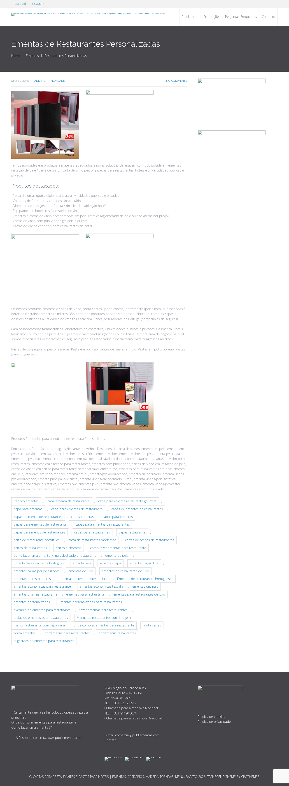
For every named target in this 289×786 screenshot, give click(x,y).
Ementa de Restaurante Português (39, 563)
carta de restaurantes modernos (92, 540)
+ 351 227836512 (124, 703)
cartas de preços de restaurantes (149, 540)
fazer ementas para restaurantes (103, 610)
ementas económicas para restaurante (42, 586)
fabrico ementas (26, 501)
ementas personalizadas (32, 602)
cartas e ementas (68, 548)
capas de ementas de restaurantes (137, 509)
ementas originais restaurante (35, 594)
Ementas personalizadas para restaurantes (90, 602)
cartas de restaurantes (30, 548)
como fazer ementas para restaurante (118, 548)
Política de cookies (211, 716)
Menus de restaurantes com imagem (104, 617)
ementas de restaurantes (32, 579)
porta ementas (25, 633)
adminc (39, 81)
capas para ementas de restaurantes (102, 524)
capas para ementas (118, 517)
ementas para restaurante (85, 594)
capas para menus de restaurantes (39, 532)
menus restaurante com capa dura (39, 625)
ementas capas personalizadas (37, 571)
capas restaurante (132, 532)
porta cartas (152, 625)
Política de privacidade (214, 721)
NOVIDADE (58, 81)
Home (15, 55)
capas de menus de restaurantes (38, 517)
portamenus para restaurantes (67, 633)
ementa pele (82, 563)
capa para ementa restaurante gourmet (127, 501)
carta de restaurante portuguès (37, 540)
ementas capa (110, 563)
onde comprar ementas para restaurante (104, 625)
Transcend (216, 776)
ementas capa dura (144, 563)
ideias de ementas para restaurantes (41, 617)
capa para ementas (28, 509)
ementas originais (145, 586)
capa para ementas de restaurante (77, 509)
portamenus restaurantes (117, 633)
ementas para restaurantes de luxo (139, 594)
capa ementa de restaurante (68, 501)
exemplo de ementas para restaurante (42, 610)
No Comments (176, 81)
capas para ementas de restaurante (40, 524)
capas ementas (82, 517)
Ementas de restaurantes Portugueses (145, 579)
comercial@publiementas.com (137, 735)
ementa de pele (116, 555)
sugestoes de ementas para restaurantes (44, 641)
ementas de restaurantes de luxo (84, 579)
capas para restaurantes (92, 532)
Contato (111, 740)
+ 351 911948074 (124, 713)
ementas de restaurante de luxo (125, 571)
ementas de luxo (80, 571)
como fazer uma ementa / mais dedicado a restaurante (55, 555)
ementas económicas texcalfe (102, 586)
